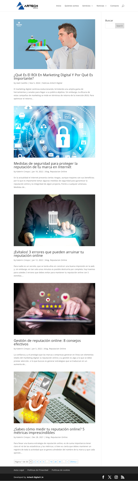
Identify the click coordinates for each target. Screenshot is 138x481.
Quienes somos (72, 6)
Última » (73, 461)
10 (51, 461)
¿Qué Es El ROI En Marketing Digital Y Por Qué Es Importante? (53, 76)
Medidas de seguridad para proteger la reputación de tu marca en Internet (45, 165)
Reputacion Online (58, 171)
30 (60, 461)
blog (47, 171)
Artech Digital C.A (35, 477)
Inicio (58, 6)
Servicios (86, 6)
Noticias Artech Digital (52, 83)
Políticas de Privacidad (37, 470)
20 (55, 461)
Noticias (100, 6)
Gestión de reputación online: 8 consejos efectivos (47, 342)
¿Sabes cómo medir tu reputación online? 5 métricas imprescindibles (49, 431)
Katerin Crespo (23, 171)
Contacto (114, 6)
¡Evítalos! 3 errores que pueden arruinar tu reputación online (49, 254)
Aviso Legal (19, 470)
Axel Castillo (21, 83)
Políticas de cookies (61, 470)
